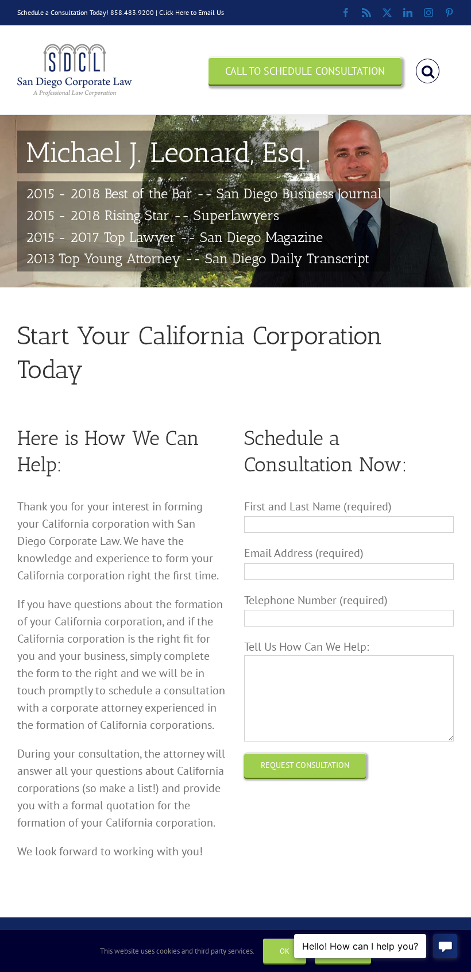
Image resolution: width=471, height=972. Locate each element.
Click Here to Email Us (191, 12)
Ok (284, 951)
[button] (427, 70)
